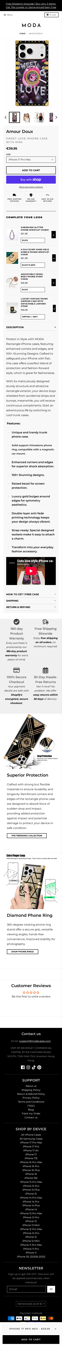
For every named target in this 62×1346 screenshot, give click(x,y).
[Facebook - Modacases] (23, 1067)
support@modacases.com (35, 1041)
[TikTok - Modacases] (34, 1067)
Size (8, 154)
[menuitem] (14, 117)
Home (22, 33)
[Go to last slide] (5, 117)
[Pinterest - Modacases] (39, 1067)
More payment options (31, 187)
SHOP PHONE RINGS (22, 951)
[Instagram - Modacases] (28, 1067)
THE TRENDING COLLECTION (26, 835)
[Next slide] (56, 117)
